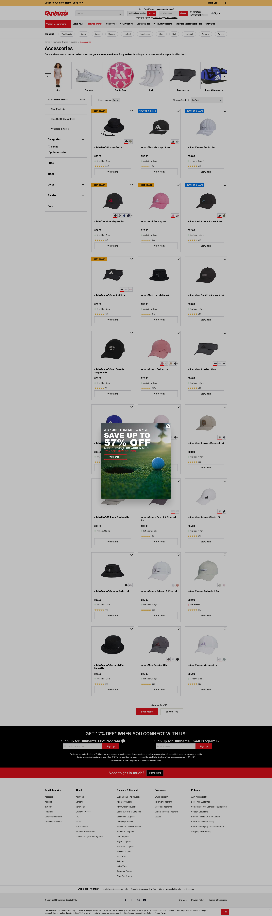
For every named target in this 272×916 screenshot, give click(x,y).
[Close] (168, 426)
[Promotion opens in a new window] (136, 461)
